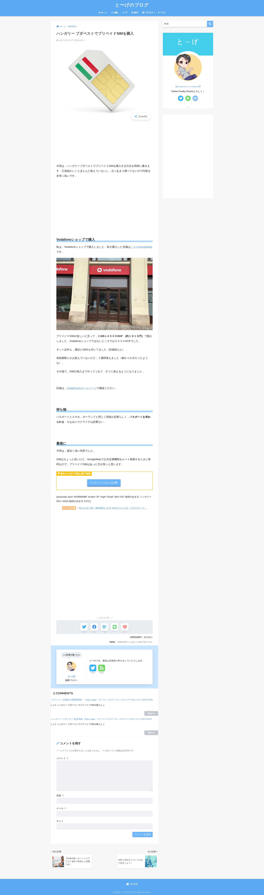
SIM (121, 642)
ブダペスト (147, 642)
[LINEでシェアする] (114, 627)
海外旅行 (148, 637)
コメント (62, 758)
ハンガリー (132, 642)
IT (126, 12)
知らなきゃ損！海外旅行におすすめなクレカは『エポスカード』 (113, 507)
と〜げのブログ (132, 5)
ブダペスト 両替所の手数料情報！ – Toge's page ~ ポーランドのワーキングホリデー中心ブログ (96, 700)
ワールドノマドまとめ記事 (104, 482)
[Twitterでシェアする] (84, 627)
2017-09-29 (146, 719)
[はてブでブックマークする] (104, 627)
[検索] (210, 24)
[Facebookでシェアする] (94, 627)
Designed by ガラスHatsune (188, 87)
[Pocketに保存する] (125, 627)
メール (61, 808)
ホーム (104, 12)
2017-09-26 (147, 700)
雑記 (116, 12)
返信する (151, 713)
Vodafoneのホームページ (82, 388)
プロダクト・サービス (155, 12)
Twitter (92, 673)
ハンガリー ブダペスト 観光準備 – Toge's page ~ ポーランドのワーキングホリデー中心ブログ (96, 719)
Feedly (101, 673)
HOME (133, 884)
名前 (60, 795)
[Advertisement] (104, 142)
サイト (59, 821)
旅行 (136, 12)
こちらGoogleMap (141, 246)
